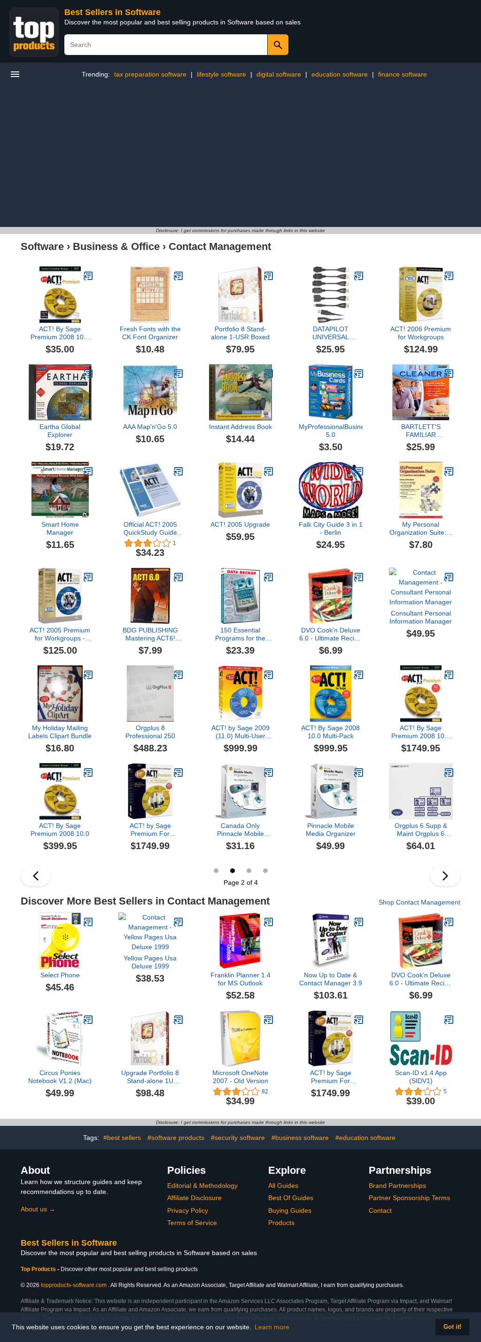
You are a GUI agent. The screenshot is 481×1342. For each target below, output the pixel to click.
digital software (278, 74)
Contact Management (220, 246)
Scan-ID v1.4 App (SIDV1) (421, 1077)
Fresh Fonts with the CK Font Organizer (150, 333)
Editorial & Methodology (202, 1185)
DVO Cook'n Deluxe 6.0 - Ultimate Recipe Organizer (330, 634)
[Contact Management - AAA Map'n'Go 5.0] (178, 373)
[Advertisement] (240, 156)
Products (281, 1222)
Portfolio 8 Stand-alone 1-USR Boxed (240, 333)
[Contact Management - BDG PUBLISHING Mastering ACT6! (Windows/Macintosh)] (178, 577)
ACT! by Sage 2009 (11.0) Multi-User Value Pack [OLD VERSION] (240, 732)
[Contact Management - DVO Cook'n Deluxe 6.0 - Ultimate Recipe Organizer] (358, 577)
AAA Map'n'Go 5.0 (150, 426)
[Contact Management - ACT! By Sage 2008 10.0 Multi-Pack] (358, 674)
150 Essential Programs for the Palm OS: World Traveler (240, 634)
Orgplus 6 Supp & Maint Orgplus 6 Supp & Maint (421, 830)
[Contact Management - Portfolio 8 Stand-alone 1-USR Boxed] (268, 275)
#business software (300, 1137)
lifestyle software (221, 74)
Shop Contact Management (419, 902)
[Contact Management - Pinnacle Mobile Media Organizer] (358, 772)
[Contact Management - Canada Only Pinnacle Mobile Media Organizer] (268, 772)
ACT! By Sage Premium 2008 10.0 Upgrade (60, 333)
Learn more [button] (272, 1327)
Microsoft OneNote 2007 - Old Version (240, 1077)
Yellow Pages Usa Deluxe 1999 (150, 962)
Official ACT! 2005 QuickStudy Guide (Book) (150, 529)
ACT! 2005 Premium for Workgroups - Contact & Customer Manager (60, 634)
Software (42, 246)
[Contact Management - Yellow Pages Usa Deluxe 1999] (178, 922)
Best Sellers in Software (112, 12)
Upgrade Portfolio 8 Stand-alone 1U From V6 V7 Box (150, 1077)
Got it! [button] (452, 1327)
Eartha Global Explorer (59, 430)
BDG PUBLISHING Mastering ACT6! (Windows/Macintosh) (150, 634)
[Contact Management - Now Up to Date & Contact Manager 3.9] (358, 922)
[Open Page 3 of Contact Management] (445, 876)
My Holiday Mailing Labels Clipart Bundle (60, 732)
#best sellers (122, 1137)
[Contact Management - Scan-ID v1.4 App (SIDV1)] (449, 1019)
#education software (365, 1137)
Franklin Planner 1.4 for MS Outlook (240, 979)
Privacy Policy (187, 1210)
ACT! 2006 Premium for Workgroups (420, 333)
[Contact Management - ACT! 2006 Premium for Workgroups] (449, 275)
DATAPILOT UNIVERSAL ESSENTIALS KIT (330, 333)
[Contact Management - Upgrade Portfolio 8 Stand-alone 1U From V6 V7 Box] (178, 1019)
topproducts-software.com (74, 1285)
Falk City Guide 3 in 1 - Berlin (331, 528)
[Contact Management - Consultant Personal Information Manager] (449, 577)
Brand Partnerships (397, 1185)
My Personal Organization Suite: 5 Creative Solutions (420, 529)
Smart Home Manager (60, 528)
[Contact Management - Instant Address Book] (268, 373)
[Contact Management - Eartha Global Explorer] (88, 373)
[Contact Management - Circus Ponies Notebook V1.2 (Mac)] (88, 1019)
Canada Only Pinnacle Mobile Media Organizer (240, 830)
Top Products (39, 1269)
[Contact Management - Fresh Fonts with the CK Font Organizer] (178, 275)
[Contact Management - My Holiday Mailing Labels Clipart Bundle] (88, 674)
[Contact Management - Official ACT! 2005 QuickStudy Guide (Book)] (178, 471)
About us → (38, 1209)
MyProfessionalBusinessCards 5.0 (331, 430)
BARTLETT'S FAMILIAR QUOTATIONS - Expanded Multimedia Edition (421, 431)
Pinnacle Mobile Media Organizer (331, 829)
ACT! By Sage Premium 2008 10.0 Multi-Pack (420, 732)
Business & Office (116, 246)
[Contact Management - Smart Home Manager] (88, 471)
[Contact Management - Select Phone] (88, 922)
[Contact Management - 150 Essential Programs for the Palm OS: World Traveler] (268, 577)
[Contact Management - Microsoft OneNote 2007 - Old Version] (268, 1019)
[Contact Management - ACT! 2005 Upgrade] (268, 471)
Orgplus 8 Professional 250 (150, 732)
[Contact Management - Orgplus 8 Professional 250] (178, 674)
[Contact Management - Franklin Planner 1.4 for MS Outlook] (268, 922)
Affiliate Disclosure (194, 1198)
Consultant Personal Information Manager (420, 617)
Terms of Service (192, 1222)
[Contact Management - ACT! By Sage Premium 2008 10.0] (88, 772)
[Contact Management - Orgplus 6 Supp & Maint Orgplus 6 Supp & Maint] (449, 772)
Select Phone (60, 975)
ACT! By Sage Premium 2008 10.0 (60, 829)
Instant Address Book (240, 426)
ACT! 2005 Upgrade (240, 524)
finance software (402, 74)
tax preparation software (150, 74)
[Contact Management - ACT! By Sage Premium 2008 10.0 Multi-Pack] (449, 674)
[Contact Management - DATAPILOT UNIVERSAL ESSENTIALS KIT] (358, 275)
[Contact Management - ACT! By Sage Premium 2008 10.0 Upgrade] (88, 275)
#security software (238, 1137)
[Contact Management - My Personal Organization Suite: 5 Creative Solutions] (449, 471)
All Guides (283, 1185)
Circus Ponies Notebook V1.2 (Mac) (60, 1077)
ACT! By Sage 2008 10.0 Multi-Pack (330, 732)
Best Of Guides (290, 1198)
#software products (175, 1137)
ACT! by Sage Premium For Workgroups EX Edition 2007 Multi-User (150, 830)
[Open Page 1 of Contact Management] (36, 876)
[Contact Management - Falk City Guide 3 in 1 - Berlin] (358, 471)
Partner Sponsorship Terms (409, 1198)
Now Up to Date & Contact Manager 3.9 (330, 979)
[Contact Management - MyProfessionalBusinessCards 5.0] (358, 373)
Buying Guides (289, 1210)
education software (339, 74)
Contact (380, 1210)
